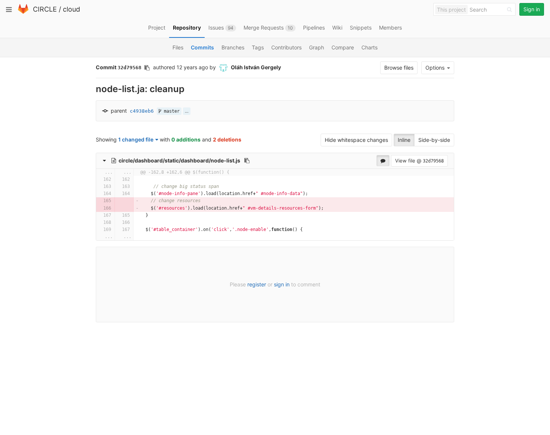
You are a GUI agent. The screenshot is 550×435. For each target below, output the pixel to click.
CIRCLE (45, 9)
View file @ (419, 161)
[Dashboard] (23, 12)
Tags (258, 47)
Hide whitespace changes (356, 140)
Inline (404, 140)
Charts (369, 47)
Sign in (531, 9)
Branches (232, 47)
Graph (316, 47)
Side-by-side (434, 140)
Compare (342, 47)
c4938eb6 (142, 111)
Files (177, 47)
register (256, 284)
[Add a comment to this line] (96, 179)
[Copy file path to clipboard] (246, 160)
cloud (71, 9)
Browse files (398, 67)
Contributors (286, 47)
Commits (202, 47)
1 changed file (135, 139)
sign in (282, 284)
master (170, 111)
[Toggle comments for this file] (382, 160)
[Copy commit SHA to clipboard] (147, 68)
